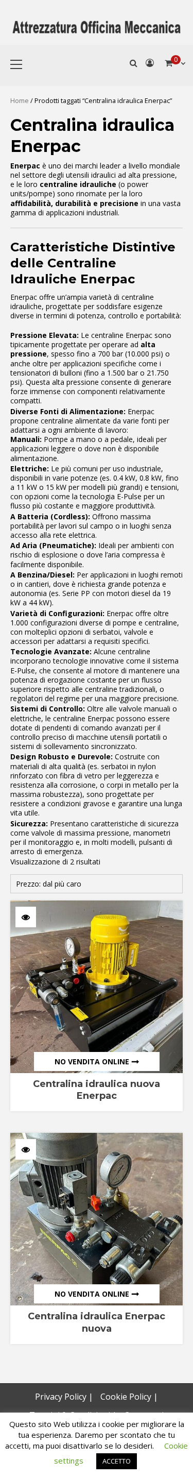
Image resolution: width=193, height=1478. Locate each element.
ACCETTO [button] (116, 1461)
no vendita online (92, 1061)
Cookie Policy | (129, 1396)
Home (19, 100)
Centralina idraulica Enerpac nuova (96, 1322)
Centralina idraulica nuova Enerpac (96, 1089)
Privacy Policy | (64, 1396)
